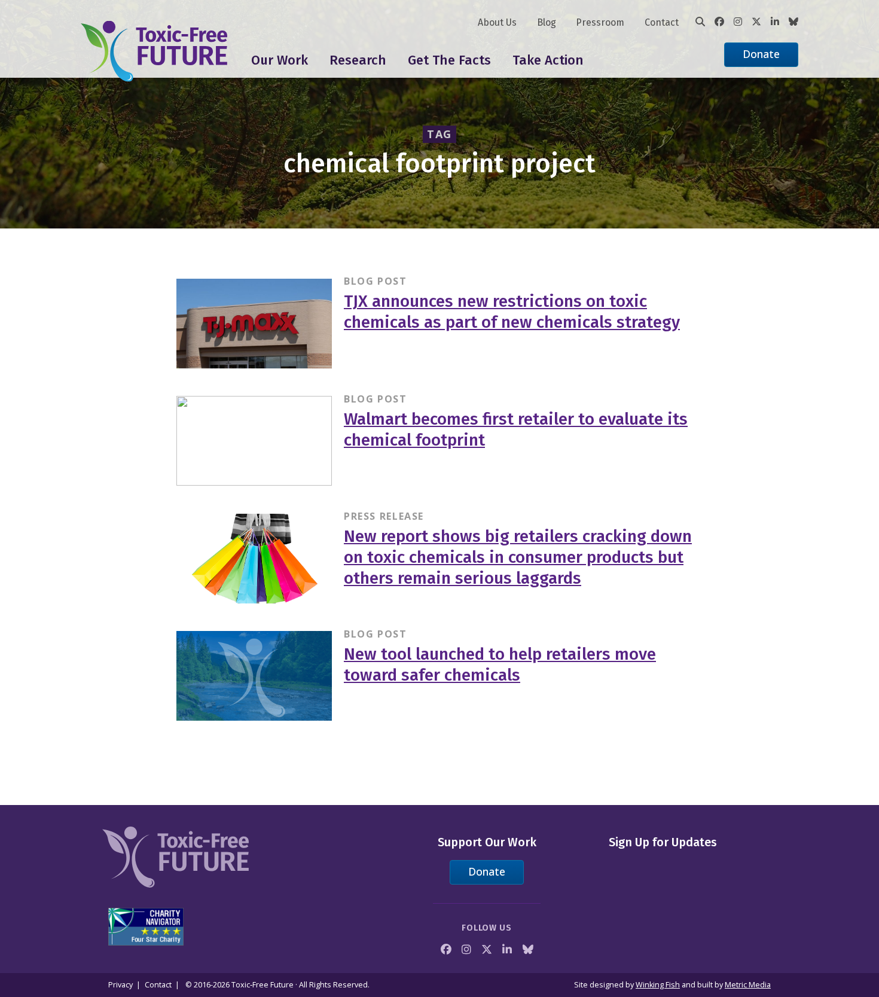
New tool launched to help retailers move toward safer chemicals (500, 664)
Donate (761, 54)
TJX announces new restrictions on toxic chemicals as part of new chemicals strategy (512, 311)
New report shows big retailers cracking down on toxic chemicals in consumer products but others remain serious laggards (518, 557)
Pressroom (600, 22)
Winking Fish (658, 985)
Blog (546, 22)
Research (357, 60)
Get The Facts (449, 60)
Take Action (548, 60)
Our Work (279, 60)
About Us (497, 22)
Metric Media (748, 985)
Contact (662, 22)
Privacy (120, 985)
